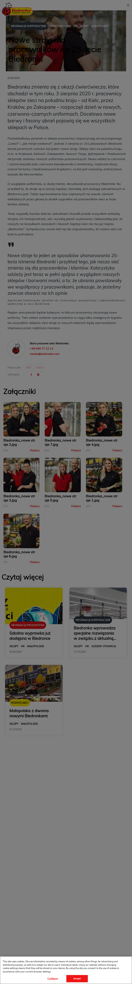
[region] (66, 970)
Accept (77, 978)
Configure (52, 978)
